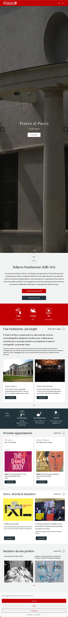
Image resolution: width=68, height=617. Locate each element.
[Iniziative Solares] (63, 551)
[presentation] (66, 520)
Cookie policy (30, 614)
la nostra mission (34, 291)
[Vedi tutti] (63, 494)
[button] (2, 129)
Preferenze (34, 610)
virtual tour (34, 298)
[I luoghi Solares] (63, 329)
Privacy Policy (37, 614)
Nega (34, 606)
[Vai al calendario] (63, 433)
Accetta (34, 601)
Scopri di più (34, 135)
